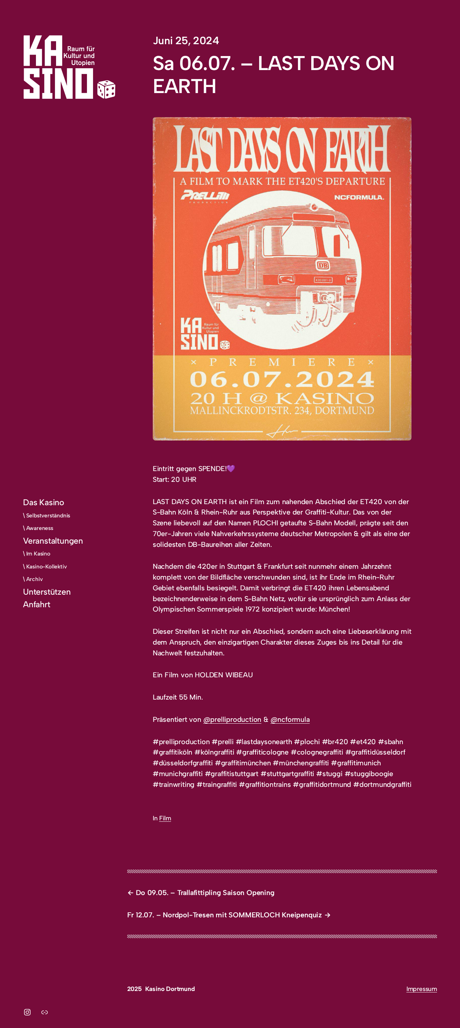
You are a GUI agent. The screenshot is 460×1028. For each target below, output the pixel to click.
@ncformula (290, 719)
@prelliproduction (232, 719)
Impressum (421, 988)
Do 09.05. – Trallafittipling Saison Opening (205, 892)
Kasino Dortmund (170, 988)
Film (165, 818)
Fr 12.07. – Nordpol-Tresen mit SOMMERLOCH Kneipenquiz (224, 915)
